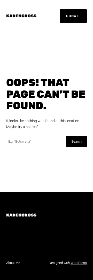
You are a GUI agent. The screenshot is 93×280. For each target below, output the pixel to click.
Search (76, 141)
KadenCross (21, 15)
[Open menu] (51, 16)
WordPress (79, 263)
